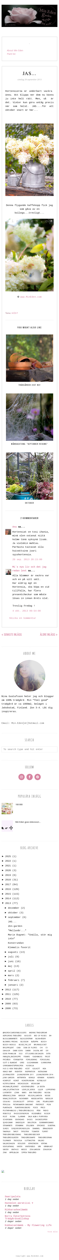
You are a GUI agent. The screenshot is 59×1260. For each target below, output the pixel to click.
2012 (8, 989)
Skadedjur (20, 1122)
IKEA (44, 1069)
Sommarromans (46, 1122)
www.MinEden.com (31, 297)
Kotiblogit (41, 1080)
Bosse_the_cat (25, 1045)
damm (28, 1051)
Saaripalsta (12, 1196)
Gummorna (46, 1063)
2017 (8, 884)
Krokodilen (23, 1083)
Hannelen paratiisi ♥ (19, 1203)
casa (18, 1048)
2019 (8, 875)
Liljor (40, 1089)
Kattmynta (21, 1077)
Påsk (38, 1110)
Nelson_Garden (35, 1095)
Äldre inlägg (47, 634)
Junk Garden (8, 1077)
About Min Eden (15, 50)
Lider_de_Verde (28, 1089)
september (14, 917)
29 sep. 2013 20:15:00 (27, 559)
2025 (8, 856)
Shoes (29, 1119)
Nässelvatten (37, 1098)
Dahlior (6, 1051)
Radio (45, 1110)
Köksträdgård (27, 1086)
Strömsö (41, 1125)
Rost (5, 1116)
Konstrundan (16, 943)
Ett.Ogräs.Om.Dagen (34, 1054)
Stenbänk (19, 1125)
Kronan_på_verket (11, 1086)
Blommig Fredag (10, 1042)
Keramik (40, 1077)
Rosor (47, 1113)
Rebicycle (7, 1113)
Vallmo (41, 1140)
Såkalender (48, 1128)
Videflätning (8, 1146)
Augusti (27, 1036)
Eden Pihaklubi (9, 1054)
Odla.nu (6, 1101)
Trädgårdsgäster (10, 1137)
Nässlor (49, 1098)
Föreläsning (31, 1060)
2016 (8, 889)
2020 (8, 870)
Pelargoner (48, 1101)
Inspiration (30, 1071)
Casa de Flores (30, 1048)
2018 (8, 880)
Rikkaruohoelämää (16, 1209)
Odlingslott (18, 1101)
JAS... (12, 921)
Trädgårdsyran (45, 1137)
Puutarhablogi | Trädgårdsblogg (18, 1110)
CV (46, 1048)
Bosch (44, 1042)
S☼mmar (21, 1116)
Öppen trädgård (28, 1152)
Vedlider (21, 1143)
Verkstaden (33, 1143)
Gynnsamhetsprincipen (13, 1066)
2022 (8, 861)
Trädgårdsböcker (32, 1134)
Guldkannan (32, 1063)
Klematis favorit (19, 947)
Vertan (44, 1143)
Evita (48, 1054)
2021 (8, 865)
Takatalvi (6, 1131)
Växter (5, 1149)
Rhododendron (21, 1113)
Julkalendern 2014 (45, 1074)
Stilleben (30, 1125)
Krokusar (35, 1083)
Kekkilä (32, 1077)
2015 (8, 894)
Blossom (24, 1042)
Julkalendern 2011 (25, 1074)
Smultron (31, 1122)
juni (11, 961)
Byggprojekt (8, 1048)
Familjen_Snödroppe (12, 1057)
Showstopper (41, 1119)
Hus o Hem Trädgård (12, 1069)
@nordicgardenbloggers (14, 1033)
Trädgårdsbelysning (12, 1134)
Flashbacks (37, 1057)
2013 (8, 903)
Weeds (24, 1149)
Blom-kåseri (40, 1039)
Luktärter (7, 1092)
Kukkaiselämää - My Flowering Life (28, 1225)
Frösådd (7, 1060)
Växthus (14, 1149)
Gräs (22, 1063)
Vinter (19, 1146)
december (13, 908)
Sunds (5, 1128)
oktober (13, 912)
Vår (39, 1146)
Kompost (7, 1080)
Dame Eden (18, 1051)
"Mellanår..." (17, 930)
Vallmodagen (9, 1143)
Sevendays (19, 1119)
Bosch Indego (9, 1045)
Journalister (8, 1074)
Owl (38, 1101)
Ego (20, 1054)
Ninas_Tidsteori (10, 1098)
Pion (49, 1104)
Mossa (47, 1092)
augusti (13, 952)
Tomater (35, 1131)
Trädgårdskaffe (28, 1137)
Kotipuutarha (9, 1083)
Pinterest (40, 1104)
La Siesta (41, 1086)
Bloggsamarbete (10, 1039)
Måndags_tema (9, 1095)
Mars (24, 1092)
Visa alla (52, 1232)
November (23, 1098)
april (11, 971)
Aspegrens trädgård (12, 1036)
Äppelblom (14, 1152)
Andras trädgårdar (38, 1033)
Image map (7, 1071)
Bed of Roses (40, 1036)
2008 (8, 1008)
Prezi (43, 1107)
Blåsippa (34, 1042)
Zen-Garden (35, 1149)
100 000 (18, 804)
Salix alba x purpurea (38, 1116)
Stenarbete (7, 1125)
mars (11, 975)
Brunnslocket (40, 1045)
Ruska (12, 1116)
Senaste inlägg (13, 634)
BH (50, 1036)
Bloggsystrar (26, 1039)
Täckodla (18, 1140)
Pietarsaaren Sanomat (23, 1104)
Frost (47, 1057)
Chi (41, 1048)
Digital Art (38, 1051)
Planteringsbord (22, 1107)
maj (10, 966)
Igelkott (36, 1069)
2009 (8, 1003)
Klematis (50, 1077)
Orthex (30, 1101)
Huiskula (30, 1066)
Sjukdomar (8, 1122)
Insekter (18, 1071)
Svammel (36, 1128)
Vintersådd (30, 1146)
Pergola (6, 1104)
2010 (8, 999)
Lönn (16, 1092)
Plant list (11, 53)
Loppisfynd (50, 1089)
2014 (8, 898)
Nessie (47, 1095)
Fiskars (27, 1057)
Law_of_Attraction (11, 1089)
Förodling (45, 1060)
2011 (8, 994)
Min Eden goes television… (28, 821)
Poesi (35, 1107)
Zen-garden (15, 926)
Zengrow (47, 1149)
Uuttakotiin (30, 1140)
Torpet (45, 1131)
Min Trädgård (35, 1092)
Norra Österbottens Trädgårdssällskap (17, 1217)
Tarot (15, 1131)
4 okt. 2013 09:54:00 (26, 611)
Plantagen (7, 1107)
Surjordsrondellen (20, 1128)
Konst (16, 1080)
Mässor (21, 1095)
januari (13, 985)
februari (13, 980)
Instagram (42, 1071)
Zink (5, 1152)
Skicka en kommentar (22, 618)
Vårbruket (48, 1146)
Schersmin (7, 1119)
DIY (47, 1051)
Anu (14, 527)
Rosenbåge (36, 1113)
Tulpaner (7, 1140)
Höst (15, 313)
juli (11, 956)
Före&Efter (18, 1060)
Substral (51, 1125)
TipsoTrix (25, 1131)
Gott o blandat (10, 1063)
